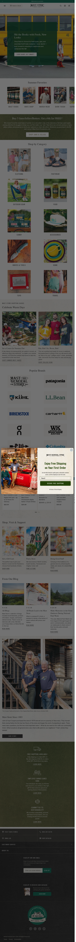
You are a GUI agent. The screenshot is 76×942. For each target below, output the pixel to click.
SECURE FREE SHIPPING (55, 483)
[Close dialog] (71, 450)
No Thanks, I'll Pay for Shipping (55, 489)
